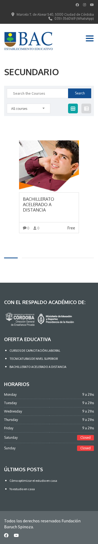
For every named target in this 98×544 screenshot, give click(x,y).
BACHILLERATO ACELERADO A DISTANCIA (38, 367)
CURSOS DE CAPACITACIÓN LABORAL (35, 350)
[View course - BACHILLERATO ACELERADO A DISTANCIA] (49, 166)
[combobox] (28, 108)
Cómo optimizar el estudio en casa (33, 481)
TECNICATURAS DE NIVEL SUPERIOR (34, 359)
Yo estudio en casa (22, 489)
